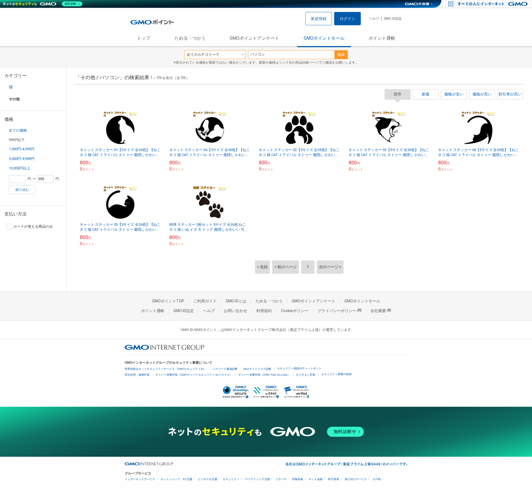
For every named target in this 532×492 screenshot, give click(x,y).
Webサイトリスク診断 (257, 368)
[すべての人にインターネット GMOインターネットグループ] (493, 4)
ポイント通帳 (382, 38)
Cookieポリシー (294, 310)
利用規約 (264, 310)
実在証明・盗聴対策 (137, 374)
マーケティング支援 (257, 479)
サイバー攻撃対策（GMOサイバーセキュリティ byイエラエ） (193, 374)
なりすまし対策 (305, 374)
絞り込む (22, 190)
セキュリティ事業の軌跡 (336, 374)
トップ (143, 38)
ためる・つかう (190, 38)
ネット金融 (316, 479)
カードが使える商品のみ (33, 226)
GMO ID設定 (393, 19)
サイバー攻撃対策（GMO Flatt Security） (264, 374)
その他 (376, 479)
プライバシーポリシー (337, 310)
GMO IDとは (236, 301)
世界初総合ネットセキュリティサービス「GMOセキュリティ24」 (166, 368)
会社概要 (378, 310)
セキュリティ (231, 479)
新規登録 (318, 18)
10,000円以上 (19, 168)
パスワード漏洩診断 (225, 368)
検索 (341, 54)
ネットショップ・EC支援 (176, 479)
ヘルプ (374, 19)
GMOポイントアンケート (254, 38)
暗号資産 (333, 479)
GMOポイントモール (324, 38)
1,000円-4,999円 (21, 149)
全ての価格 (18, 130)
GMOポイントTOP (168, 301)
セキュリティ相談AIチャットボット (299, 368)
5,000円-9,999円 (21, 159)
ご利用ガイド (205, 301)
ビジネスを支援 (207, 479)
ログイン (347, 18)
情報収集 (297, 479)
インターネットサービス (140, 479)
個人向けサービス (356, 479)
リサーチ (281, 479)
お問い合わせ (235, 310)
